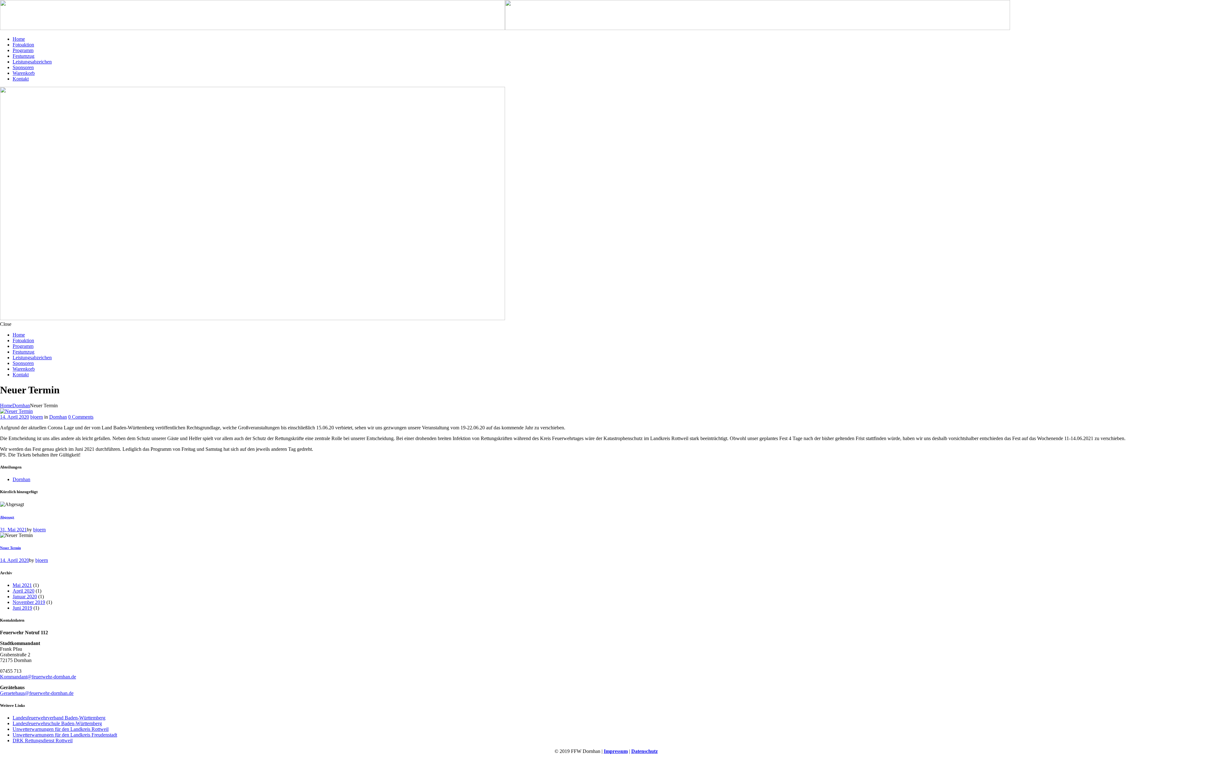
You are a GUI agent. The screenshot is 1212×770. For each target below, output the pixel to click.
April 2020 (23, 591)
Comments (80, 417)
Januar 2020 (25, 596)
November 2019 (29, 602)
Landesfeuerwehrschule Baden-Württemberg (57, 723)
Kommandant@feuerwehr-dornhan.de (38, 676)
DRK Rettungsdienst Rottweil (43, 740)
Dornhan (21, 405)
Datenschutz (644, 751)
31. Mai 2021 (13, 529)
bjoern (36, 417)
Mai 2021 (22, 585)
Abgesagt (7, 517)
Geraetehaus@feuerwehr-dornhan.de (37, 693)
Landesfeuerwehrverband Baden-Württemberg (59, 717)
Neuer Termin (10, 548)
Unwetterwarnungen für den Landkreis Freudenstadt (65, 734)
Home (6, 405)
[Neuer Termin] (16, 411)
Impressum (616, 751)
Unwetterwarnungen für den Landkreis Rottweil (61, 729)
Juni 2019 (22, 608)
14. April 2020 (14, 417)
